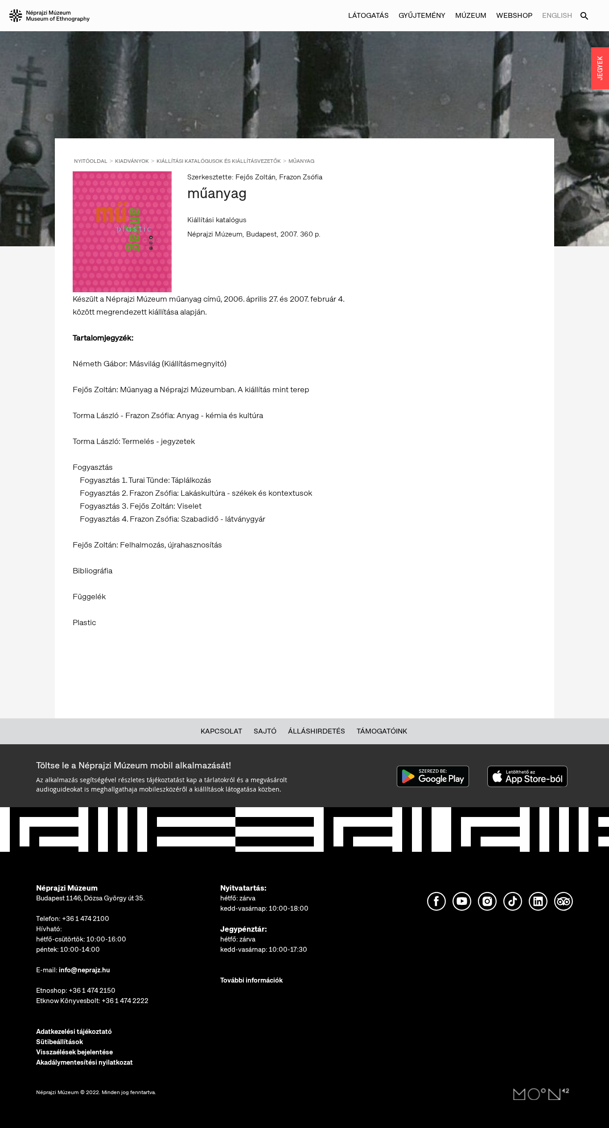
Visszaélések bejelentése (74, 1052)
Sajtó (265, 731)
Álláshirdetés (316, 731)
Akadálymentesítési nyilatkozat (84, 1062)
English (557, 15)
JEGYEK (600, 68)
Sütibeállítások (59, 1041)
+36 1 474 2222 (125, 1000)
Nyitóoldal (90, 161)
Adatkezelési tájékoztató (74, 1031)
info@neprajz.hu (84, 970)
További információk (251, 980)
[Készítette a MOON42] (541, 1094)
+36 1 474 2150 (92, 990)
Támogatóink (382, 731)
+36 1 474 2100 (85, 918)
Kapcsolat (221, 731)
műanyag (301, 161)
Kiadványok (132, 161)
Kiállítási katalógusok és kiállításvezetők (218, 161)
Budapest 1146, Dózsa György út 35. (90, 898)
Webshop (514, 15)
